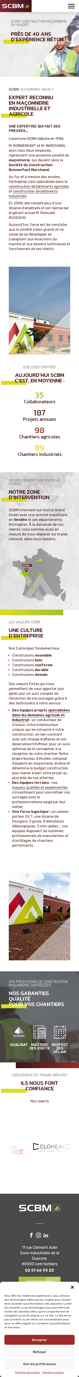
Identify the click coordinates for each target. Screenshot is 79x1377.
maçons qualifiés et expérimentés (40, 787)
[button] (72, 1287)
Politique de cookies (27, 1372)
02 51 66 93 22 (39, 1270)
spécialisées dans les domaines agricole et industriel (41, 715)
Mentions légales (53, 1372)
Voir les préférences (39, 1364)
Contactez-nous (40, 1281)
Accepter (39, 1340)
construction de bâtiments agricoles (39, 186)
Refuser (39, 1352)
